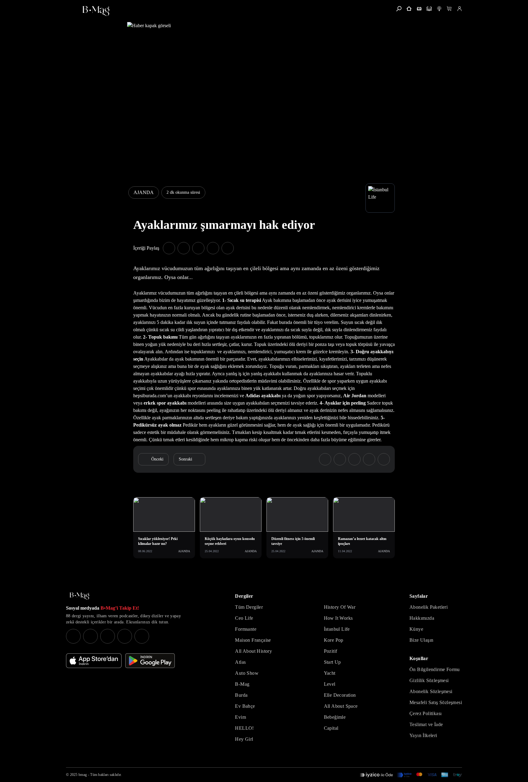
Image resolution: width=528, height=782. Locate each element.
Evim (240, 717)
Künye (416, 629)
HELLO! (244, 728)
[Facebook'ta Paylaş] (169, 248)
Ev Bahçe (245, 706)
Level (330, 684)
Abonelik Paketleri (428, 607)
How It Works (338, 618)
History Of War (340, 607)
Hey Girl (244, 739)
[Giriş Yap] (459, 8)
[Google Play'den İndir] (150, 660)
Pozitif (330, 651)
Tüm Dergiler (249, 607)
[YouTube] (90, 636)
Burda (241, 695)
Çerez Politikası (425, 713)
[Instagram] (73, 636)
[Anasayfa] (409, 8)
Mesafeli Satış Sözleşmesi (435, 702)
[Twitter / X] (107, 636)
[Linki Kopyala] (384, 459)
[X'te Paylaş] (184, 248)
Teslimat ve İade (426, 724)
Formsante (245, 629)
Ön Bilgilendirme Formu (434, 669)
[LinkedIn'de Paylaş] (213, 248)
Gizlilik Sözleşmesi (429, 680)
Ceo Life (244, 618)
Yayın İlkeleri (423, 735)
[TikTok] (141, 636)
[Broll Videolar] (439, 8)
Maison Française (253, 640)
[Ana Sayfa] (79, 596)
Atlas (240, 662)
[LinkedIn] (124, 636)
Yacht (330, 673)
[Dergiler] (419, 8)
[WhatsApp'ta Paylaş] (198, 248)
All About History (253, 651)
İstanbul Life (337, 629)
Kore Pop (333, 640)
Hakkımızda (421, 618)
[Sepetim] (449, 8)
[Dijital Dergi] (429, 8)
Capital (331, 728)
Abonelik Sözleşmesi (431, 691)
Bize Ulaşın (421, 640)
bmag (83, 775)
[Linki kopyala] (228, 248)
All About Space (341, 706)
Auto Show (246, 673)
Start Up (332, 662)
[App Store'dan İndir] (94, 660)
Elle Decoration (340, 695)
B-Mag (242, 684)
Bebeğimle (335, 717)
